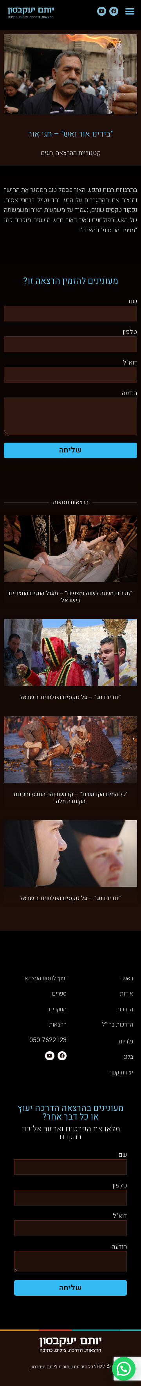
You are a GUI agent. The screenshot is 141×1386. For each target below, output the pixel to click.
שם (132, 302)
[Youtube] (101, 11)
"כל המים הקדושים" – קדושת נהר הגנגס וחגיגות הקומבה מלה (71, 798)
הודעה (129, 394)
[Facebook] (113, 11)
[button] (130, 11)
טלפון (130, 332)
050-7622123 (48, 1040)
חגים (47, 153)
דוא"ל (130, 363)
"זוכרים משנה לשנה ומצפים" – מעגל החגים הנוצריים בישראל (70, 597)
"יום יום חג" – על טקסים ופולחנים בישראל (70, 697)
